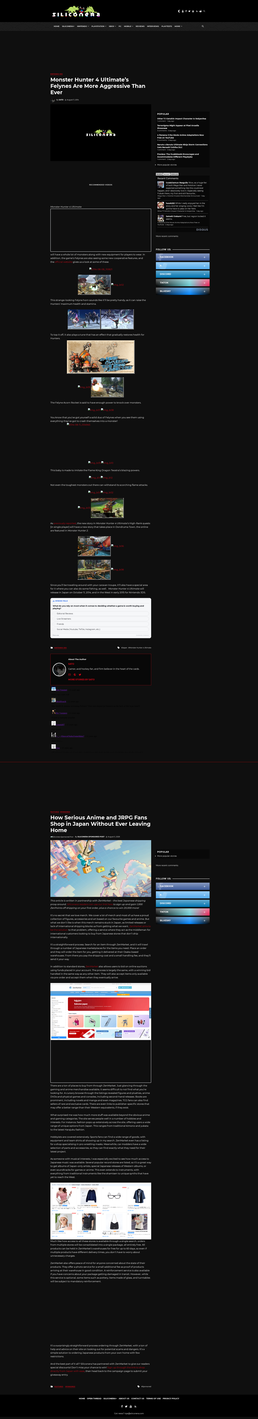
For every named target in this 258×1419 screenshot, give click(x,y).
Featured (54, 812)
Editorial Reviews (65, 613)
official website (63, 262)
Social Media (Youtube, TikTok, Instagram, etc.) (78, 629)
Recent (166, 174)
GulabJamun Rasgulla (177, 182)
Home (56, 26)
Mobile (127, 26)
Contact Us (137, 1398)
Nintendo (82, 26)
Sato (61, 100)
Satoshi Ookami (174, 216)
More (177, 26)
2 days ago (169, 225)
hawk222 (170, 203)
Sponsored (65, 812)
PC (120, 26)
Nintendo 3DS (56, 74)
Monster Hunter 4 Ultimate (140, 648)
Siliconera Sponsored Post (91, 837)
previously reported (65, 523)
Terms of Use (153, 1398)
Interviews (153, 26)
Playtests (167, 26)
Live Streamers (64, 619)
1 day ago (199, 211)
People (159, 174)
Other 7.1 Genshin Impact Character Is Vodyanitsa (181, 118)
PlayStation (98, 26)
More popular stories (167, 165)
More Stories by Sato (81, 679)
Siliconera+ (68, 26)
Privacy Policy (171, 1398)
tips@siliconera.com (134, 1413)
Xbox (111, 26)
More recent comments (167, 236)
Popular (174, 174)
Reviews (140, 26)
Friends (60, 624)
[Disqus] (100, 719)
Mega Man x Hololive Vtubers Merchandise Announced (178, 196)
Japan (124, 648)
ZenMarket (92, 966)
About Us (124, 1398)
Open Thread (94, 1398)
